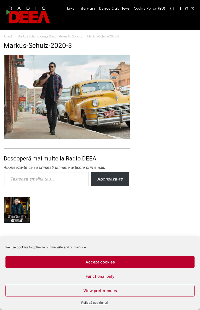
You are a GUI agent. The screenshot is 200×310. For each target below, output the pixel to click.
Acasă (8, 36)
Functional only (100, 276)
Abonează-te (110, 179)
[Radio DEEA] (29, 15)
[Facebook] (180, 9)
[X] (193, 9)
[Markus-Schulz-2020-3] (67, 137)
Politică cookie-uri (94, 303)
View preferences (100, 290)
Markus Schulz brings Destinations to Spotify (49, 36)
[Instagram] (187, 9)
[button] (172, 8)
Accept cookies (100, 262)
